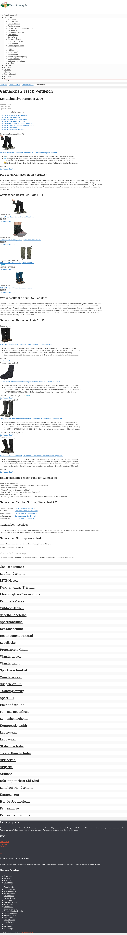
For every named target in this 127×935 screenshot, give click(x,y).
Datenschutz (4, 842)
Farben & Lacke (14, 24)
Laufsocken (8, 732)
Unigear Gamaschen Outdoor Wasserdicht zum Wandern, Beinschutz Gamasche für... (31, 419)
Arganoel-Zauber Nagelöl (13, 911)
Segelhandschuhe (13, 615)
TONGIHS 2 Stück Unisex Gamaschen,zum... (16, 288)
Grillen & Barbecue (15, 41)
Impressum (4, 844)
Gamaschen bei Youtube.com (25, 518)
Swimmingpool (14, 59)
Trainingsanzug (12, 691)
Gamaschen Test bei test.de (25, 508)
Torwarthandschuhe (15, 753)
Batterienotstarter (11, 909)
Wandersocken (11, 677)
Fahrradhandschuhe (15, 815)
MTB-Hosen (9, 580)
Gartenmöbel (13, 35)
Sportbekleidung (28, 85)
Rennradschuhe (12, 629)
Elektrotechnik (14, 22)
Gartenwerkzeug (14, 39)
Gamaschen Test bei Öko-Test (26, 511)
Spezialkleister (9, 920)
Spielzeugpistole (10, 891)
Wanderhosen (10, 656)
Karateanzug (9, 794)
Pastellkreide (9, 887)
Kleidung (7, 72)
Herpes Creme (9, 898)
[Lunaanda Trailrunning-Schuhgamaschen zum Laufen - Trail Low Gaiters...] (20, 238)
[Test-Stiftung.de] (13, 8)
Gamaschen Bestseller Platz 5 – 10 (13, 121)
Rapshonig (8, 926)
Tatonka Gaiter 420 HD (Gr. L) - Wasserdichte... (17, 263)
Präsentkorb (8, 883)
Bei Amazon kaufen (7, 169)
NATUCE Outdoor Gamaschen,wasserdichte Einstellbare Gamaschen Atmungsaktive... (31, 456)
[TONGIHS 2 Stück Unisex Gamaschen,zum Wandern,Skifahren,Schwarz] (8, 342)
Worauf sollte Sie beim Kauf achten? (14, 119)
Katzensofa (8, 878)
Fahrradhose (9, 808)
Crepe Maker (9, 900)
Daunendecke (9, 896)
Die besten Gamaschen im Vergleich (14, 115)
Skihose (6, 774)
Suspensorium (11, 684)
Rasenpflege (13, 54)
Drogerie (7, 65)
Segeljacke (8, 642)
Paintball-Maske (12, 601)
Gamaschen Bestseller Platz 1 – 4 (13, 117)
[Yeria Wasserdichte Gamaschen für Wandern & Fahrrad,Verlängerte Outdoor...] (8, 150)
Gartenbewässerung (16, 32)
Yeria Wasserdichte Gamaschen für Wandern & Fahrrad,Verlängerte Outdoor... (29, 153)
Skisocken (8, 760)
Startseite (3, 85)
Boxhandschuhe (12, 705)
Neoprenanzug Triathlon (18, 587)
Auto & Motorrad (10, 15)
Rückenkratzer (9, 889)
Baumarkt (8, 17)
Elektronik (8, 67)
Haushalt (7, 70)
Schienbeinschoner (14, 718)
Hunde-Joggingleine (15, 801)
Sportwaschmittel (13, 670)
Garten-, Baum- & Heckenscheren (21, 28)
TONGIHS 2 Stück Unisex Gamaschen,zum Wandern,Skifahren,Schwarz (26, 344)
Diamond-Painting (11, 913)
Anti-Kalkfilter (9, 918)
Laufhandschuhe (12, 573)
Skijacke (6, 767)
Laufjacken (8, 739)
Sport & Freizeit (10, 74)
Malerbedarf (13, 52)
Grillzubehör (13, 43)
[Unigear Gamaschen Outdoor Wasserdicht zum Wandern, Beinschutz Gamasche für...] (6, 416)
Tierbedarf (8, 76)
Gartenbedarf (13, 30)
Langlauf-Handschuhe (16, 787)
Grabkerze (8, 876)
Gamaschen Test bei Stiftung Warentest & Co (17, 125)
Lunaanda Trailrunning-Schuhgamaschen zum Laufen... (20, 240)
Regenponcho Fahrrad (16, 635)
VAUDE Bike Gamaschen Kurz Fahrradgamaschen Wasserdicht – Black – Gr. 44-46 (30, 382)
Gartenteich (12, 37)
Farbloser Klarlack (10, 915)
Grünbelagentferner (16, 46)
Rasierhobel (8, 907)
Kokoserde (8, 880)
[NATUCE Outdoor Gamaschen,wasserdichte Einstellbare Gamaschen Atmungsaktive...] (8, 453)
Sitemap (3, 846)
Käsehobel (8, 885)
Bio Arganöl (8, 904)
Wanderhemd (10, 663)
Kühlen (11, 50)
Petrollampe (8, 928)
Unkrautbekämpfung (16, 61)
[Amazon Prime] (2, 265)
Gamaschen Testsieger (9, 127)
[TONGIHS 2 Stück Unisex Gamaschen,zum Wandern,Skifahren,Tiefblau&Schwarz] (20, 286)
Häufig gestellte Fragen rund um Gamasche (16, 123)
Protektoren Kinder (14, 649)
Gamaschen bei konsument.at (26, 513)
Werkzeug (12, 63)
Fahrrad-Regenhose (14, 711)
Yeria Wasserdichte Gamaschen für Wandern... (17, 217)
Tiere (6, 78)
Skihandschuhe (12, 746)
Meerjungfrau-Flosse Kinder (21, 594)
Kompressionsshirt (14, 725)
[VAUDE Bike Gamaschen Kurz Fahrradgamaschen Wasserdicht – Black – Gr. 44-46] (7, 379)
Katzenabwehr (9, 893)
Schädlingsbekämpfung (17, 57)
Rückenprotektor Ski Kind (19, 781)
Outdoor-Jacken (12, 608)
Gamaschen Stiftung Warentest (12, 129)
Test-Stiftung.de (27, 932)
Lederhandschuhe (10, 902)
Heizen (11, 48)
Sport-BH (7, 698)
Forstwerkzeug (14, 26)
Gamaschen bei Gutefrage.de (25, 516)
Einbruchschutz (14, 19)
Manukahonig (9, 922)
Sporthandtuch (11, 622)
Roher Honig (8, 924)
